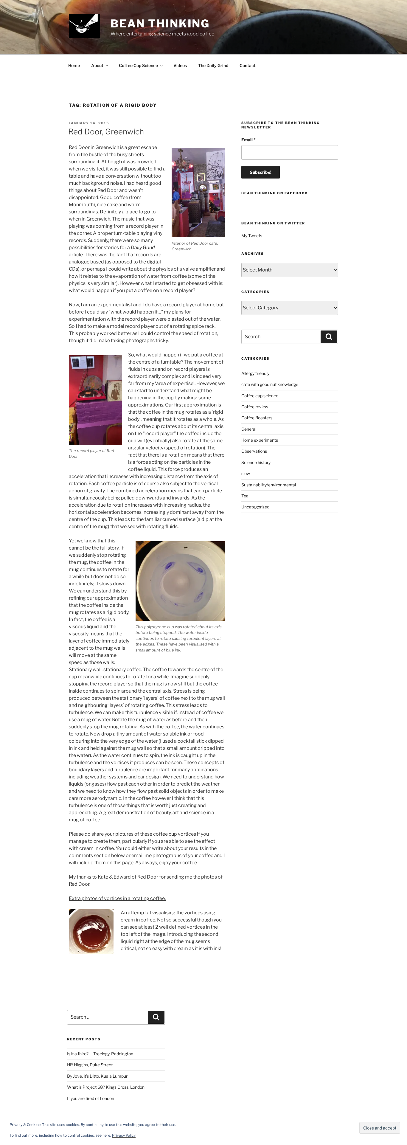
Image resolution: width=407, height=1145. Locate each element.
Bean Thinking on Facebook (274, 193)
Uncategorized (255, 506)
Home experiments (259, 440)
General (248, 429)
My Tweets (251, 235)
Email (248, 139)
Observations (254, 451)
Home (74, 65)
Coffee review (254, 406)
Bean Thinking (160, 23)
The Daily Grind (213, 65)
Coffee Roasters (256, 417)
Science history (256, 462)
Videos (180, 65)
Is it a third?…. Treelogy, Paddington (100, 1053)
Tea (244, 495)
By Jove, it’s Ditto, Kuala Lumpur (97, 1076)
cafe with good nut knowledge (269, 384)
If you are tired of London (90, 1098)
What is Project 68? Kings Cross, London (106, 1087)
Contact (248, 65)
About (97, 65)
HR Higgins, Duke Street (90, 1064)
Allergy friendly (255, 373)
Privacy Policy (124, 1135)
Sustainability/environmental (268, 484)
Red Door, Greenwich (106, 131)
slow (245, 473)
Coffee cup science (259, 395)
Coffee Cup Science (138, 65)
